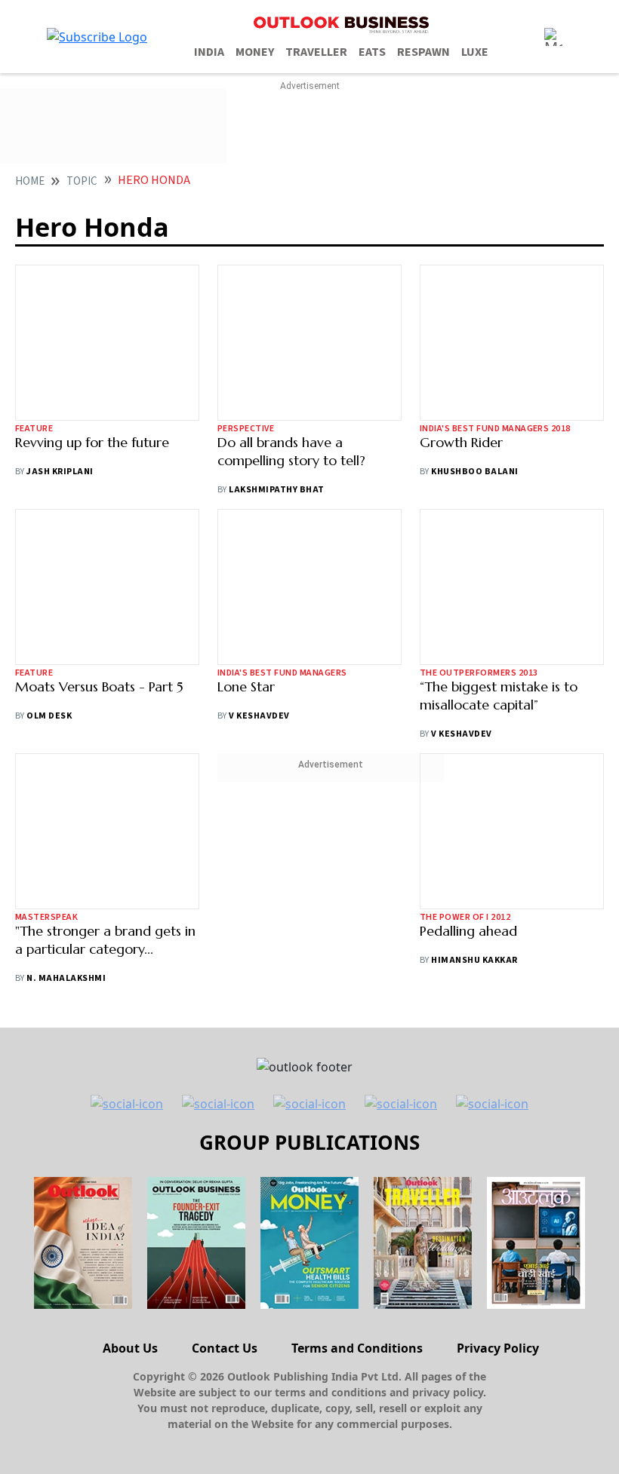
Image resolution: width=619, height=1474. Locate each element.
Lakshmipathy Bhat (276, 489)
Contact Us (224, 1348)
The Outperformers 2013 (479, 673)
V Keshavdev (259, 715)
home (30, 181)
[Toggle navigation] (553, 37)
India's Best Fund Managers (281, 673)
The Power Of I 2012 (465, 917)
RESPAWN (423, 52)
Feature (34, 428)
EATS (372, 52)
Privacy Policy (498, 1348)
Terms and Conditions (357, 1348)
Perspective (245, 428)
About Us (130, 1348)
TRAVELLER (316, 52)
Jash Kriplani (59, 471)
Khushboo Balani (474, 471)
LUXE (474, 52)
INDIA (209, 52)
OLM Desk (49, 715)
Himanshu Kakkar (474, 960)
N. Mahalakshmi (66, 978)
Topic (81, 181)
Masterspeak (46, 917)
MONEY (255, 52)
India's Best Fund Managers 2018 (495, 428)
